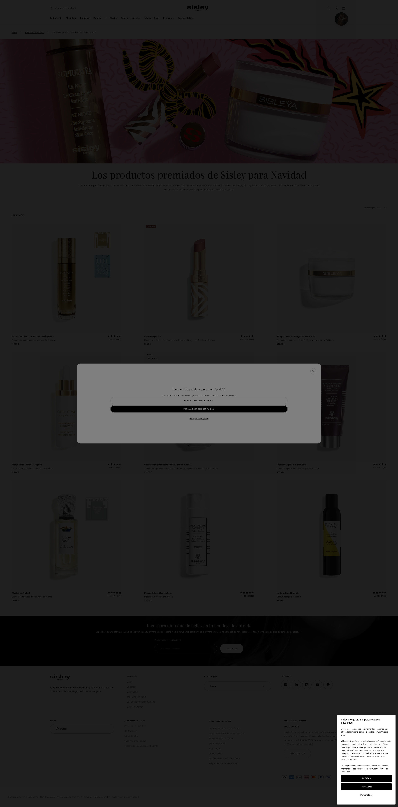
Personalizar (366, 795)
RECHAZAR (366, 787)
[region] (366, 760)
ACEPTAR (366, 778)
